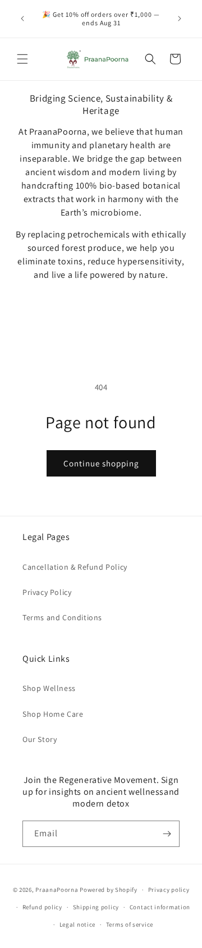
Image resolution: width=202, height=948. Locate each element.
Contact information (160, 907)
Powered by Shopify (108, 890)
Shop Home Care (52, 714)
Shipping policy (96, 907)
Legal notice (77, 924)
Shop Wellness (49, 688)
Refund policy (42, 907)
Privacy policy (169, 890)
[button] (22, 59)
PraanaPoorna (56, 890)
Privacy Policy (46, 592)
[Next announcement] (180, 18)
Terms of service (129, 924)
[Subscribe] (166, 834)
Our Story (39, 739)
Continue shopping (101, 463)
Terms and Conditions (62, 617)
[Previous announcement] (22, 18)
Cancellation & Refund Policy (74, 567)
